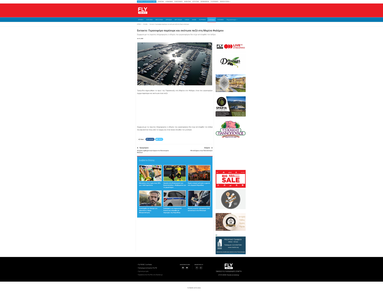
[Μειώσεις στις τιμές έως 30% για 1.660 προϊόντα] (150, 173)
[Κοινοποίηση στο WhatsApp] (200, 267)
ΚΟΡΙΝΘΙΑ (202, 20)
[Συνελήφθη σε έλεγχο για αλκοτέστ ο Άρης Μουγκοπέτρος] (150, 198)
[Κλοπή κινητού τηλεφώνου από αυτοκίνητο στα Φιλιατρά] (199, 198)
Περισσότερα (224, 1)
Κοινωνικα (169, 1)
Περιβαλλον (204, 1)
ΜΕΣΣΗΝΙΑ (159, 20)
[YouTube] (187, 267)
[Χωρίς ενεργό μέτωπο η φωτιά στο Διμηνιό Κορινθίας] (199, 173)
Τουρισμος (214, 1)
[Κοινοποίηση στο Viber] (196, 267)
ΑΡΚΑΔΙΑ (169, 20)
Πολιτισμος (178, 1)
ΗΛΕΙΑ (187, 20)
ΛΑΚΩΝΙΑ (149, 20)
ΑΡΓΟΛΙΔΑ (178, 20)
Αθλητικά (187, 1)
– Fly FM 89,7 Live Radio (144, 264)
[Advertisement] (210, 9)
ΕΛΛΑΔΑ (212, 20)
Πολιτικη (161, 1)
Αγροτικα (195, 1)
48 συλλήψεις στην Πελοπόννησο (201, 150)
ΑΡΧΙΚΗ (140, 20)
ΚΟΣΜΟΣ (221, 20)
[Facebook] (183, 267)
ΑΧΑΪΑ (194, 20)
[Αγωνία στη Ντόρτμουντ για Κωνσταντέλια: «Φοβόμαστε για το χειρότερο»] (175, 173)
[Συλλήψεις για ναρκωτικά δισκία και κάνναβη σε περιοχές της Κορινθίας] (175, 198)
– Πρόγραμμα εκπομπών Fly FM (147, 268)
